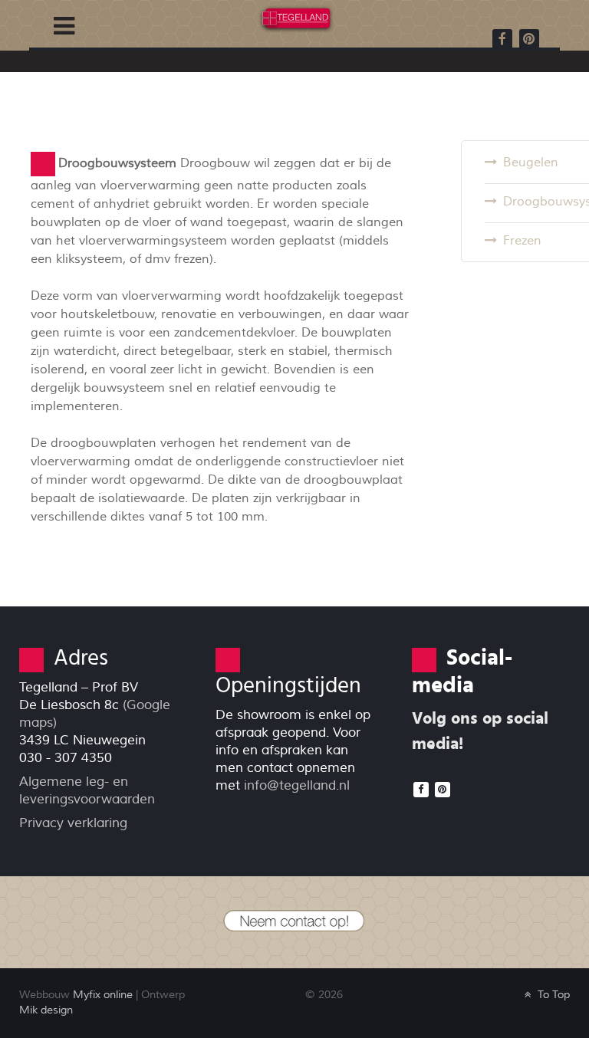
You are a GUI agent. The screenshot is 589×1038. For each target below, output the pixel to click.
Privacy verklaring (73, 823)
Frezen (522, 240)
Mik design (46, 1010)
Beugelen (530, 162)
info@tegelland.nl (297, 785)
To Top (552, 994)
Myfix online (103, 994)
